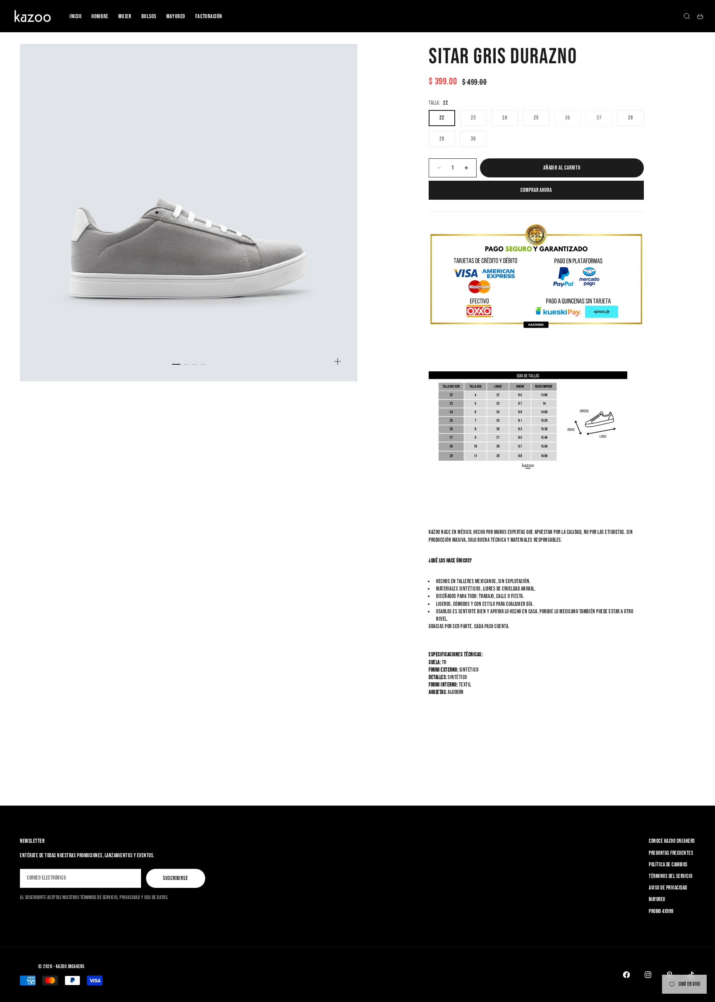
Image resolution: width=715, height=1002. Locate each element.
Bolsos (149, 16)
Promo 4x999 (661, 911)
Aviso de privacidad (668, 888)
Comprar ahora (536, 190)
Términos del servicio (671, 876)
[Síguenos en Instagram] (648, 975)
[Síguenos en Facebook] (626, 975)
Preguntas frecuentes (671, 853)
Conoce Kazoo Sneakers (672, 841)
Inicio (76, 16)
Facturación (208, 16)
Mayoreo (175, 16)
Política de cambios (668, 864)
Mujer (125, 16)
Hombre (99, 16)
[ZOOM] (337, 361)
